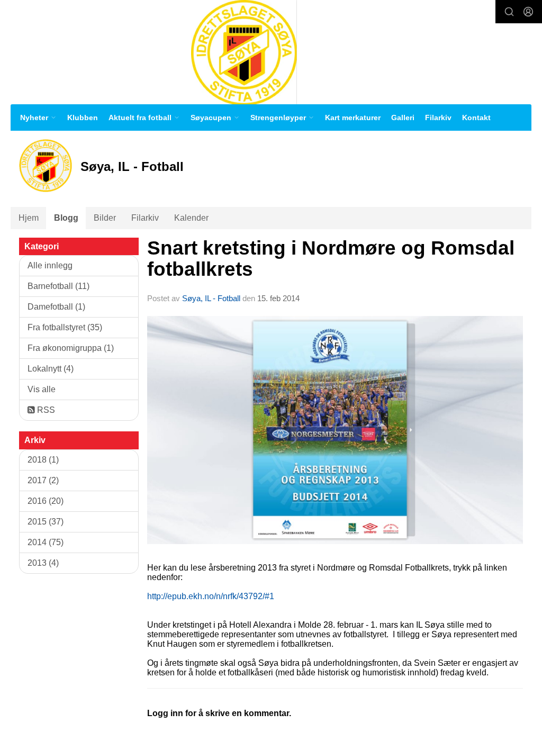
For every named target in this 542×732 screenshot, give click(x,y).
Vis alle (42, 389)
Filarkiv (438, 117)
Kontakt (476, 117)
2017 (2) (43, 480)
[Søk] (509, 11)
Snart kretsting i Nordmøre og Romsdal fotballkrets (330, 259)
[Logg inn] (528, 11)
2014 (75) (46, 542)
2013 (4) (43, 562)
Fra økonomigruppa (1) (71, 348)
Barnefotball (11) (58, 286)
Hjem (29, 217)
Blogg (66, 217)
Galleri (402, 117)
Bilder (105, 217)
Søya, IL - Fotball (211, 298)
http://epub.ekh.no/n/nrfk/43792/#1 (210, 596)
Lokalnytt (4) (51, 368)
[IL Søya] (244, 52)
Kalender (191, 217)
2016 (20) (46, 500)
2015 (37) (46, 521)
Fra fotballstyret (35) (65, 327)
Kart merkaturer (353, 117)
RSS (45, 409)
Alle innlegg (50, 265)
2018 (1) (43, 459)
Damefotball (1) (56, 306)
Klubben (82, 117)
